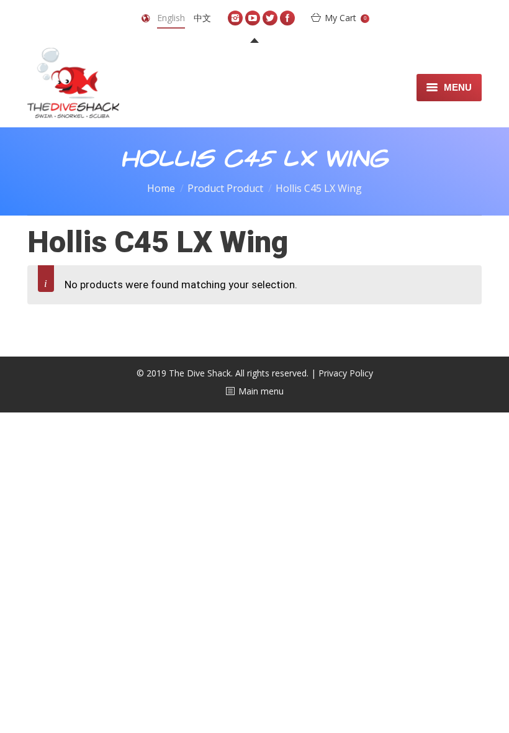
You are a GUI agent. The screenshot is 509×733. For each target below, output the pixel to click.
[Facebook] (287, 18)
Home (161, 188)
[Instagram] (235, 18)
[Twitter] (270, 18)
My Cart (345, 18)
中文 (202, 18)
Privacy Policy (345, 373)
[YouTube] (252, 18)
